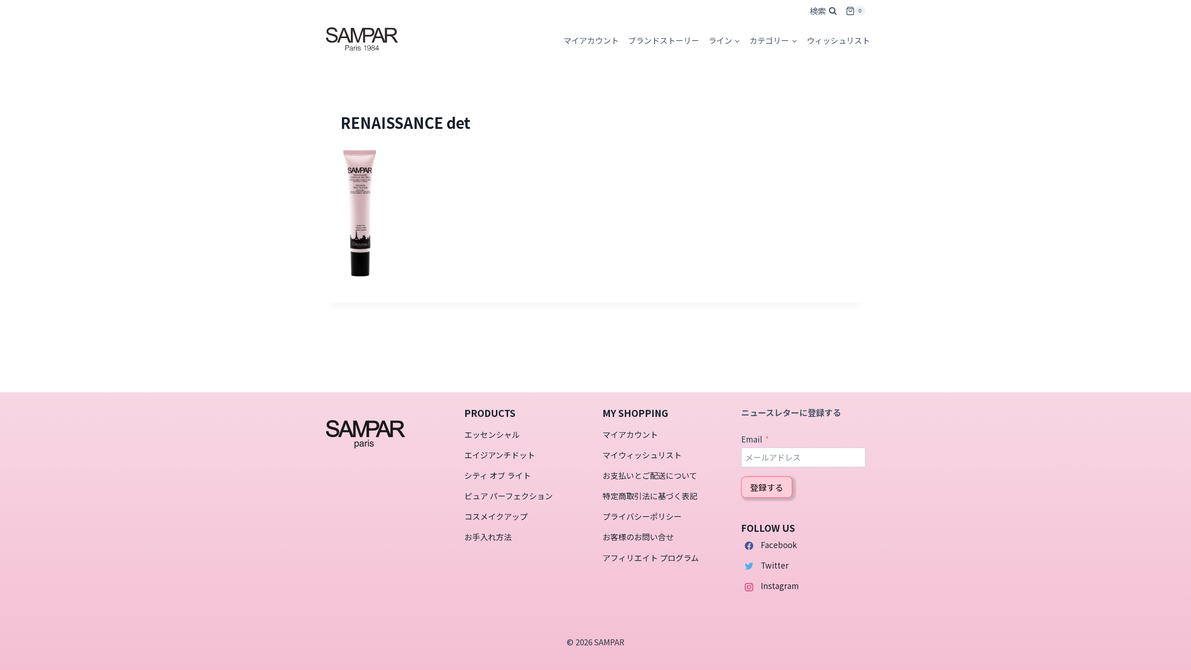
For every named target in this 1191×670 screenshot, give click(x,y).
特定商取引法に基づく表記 (649, 496)
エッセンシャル (492, 434)
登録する (766, 487)
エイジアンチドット (499, 455)
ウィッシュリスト (838, 40)
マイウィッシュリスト (642, 455)
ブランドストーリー (663, 40)
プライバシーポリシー (642, 516)
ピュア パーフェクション (508, 496)
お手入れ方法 (488, 537)
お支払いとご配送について (649, 475)
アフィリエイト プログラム (650, 557)
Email (751, 439)
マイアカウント (630, 434)
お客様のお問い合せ (638, 537)
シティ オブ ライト (497, 475)
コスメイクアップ (496, 516)
